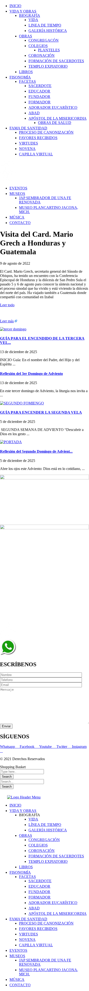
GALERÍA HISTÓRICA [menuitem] (47, 830)
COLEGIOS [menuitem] (38, 845)
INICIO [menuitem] (15, 805)
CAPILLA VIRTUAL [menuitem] (36, 945)
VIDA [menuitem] (33, 819)
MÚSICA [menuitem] (16, 980)
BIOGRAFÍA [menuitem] (29, 815)
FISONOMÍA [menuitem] (20, 872)
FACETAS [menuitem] (27, 877)
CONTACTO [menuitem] (20, 985)
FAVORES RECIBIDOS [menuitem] (38, 929)
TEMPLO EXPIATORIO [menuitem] (48, 861)
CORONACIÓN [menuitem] (41, 851)
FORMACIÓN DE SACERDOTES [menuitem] (56, 856)
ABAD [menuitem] (34, 908)
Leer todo (7, 305)
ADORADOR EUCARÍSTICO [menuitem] (52, 903)
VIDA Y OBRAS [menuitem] (22, 811)
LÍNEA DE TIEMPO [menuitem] (44, 825)
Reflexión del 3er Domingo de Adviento (31, 374)
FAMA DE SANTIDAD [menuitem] (28, 919)
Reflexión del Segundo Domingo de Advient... (36, 451)
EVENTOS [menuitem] (18, 950)
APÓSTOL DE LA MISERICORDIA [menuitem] (57, 914)
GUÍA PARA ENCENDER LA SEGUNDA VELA (41, 412)
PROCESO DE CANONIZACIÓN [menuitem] (46, 923)
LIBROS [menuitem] (26, 867)
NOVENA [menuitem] (27, 940)
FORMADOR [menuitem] (39, 897)
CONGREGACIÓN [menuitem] (44, 840)
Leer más (7, 321)
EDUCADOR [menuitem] (39, 886)
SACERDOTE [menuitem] (40, 881)
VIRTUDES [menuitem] (28, 934)
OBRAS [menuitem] (25, 835)
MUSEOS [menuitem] (17, 956)
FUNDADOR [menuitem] (39, 892)
